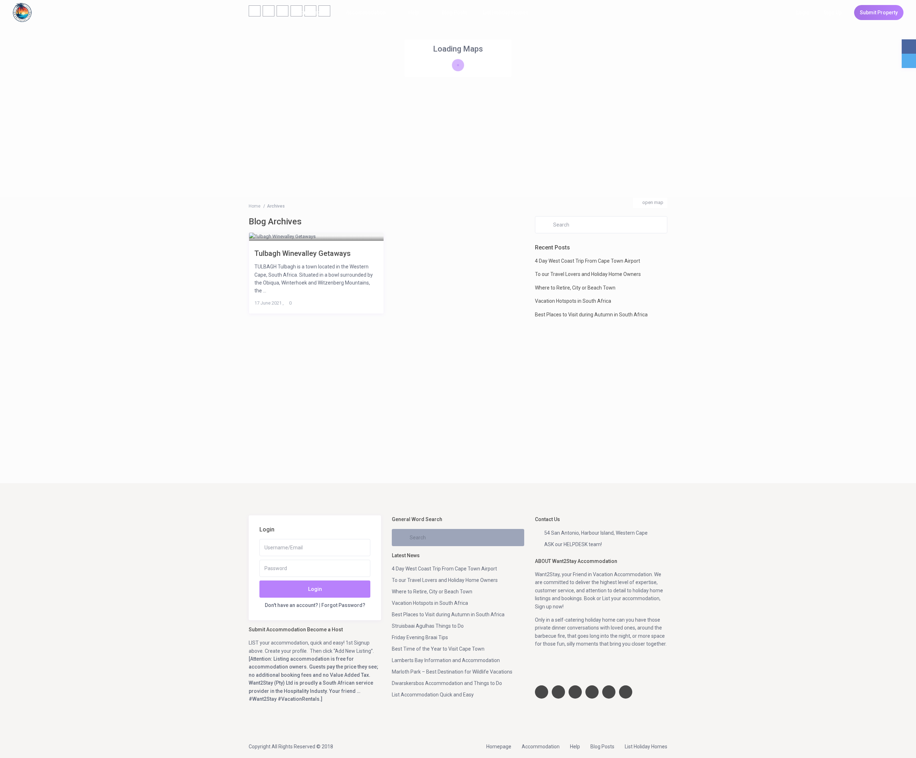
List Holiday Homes (505, 12)
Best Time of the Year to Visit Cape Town (438, 649)
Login (315, 589)
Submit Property (879, 12)
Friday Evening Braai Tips (420, 637)
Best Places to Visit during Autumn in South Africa (591, 314)
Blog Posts (454, 12)
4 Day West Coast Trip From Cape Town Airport (587, 261)
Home (254, 206)
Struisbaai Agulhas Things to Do (428, 626)
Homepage (310, 12)
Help (413, 12)
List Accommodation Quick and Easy (433, 695)
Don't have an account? (291, 605)
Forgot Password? (343, 605)
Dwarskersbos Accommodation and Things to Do (447, 683)
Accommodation (366, 12)
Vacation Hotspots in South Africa (573, 301)
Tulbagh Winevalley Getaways (302, 253)
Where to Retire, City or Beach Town (575, 288)
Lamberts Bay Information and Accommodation (446, 660)
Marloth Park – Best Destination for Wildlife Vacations (452, 672)
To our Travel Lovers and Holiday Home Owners (588, 274)
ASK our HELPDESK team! (573, 544)
